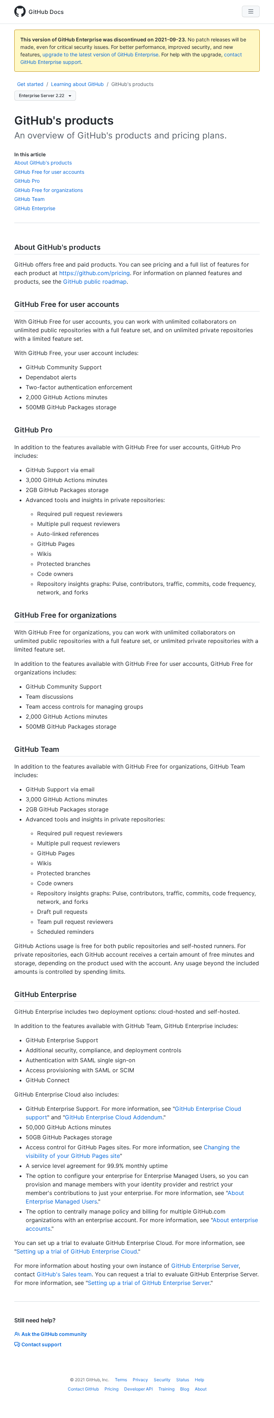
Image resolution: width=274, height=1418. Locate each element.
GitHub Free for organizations (48, 190)
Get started (30, 84)
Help (199, 1379)
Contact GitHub (83, 1389)
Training (166, 1389)
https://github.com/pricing (94, 273)
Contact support (41, 1344)
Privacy (140, 1379)
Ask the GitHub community (54, 1334)
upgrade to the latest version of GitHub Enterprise (100, 54)
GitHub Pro (27, 181)
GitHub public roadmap (95, 281)
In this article (30, 154)
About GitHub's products (43, 162)
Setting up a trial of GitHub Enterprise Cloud (76, 1251)
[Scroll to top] (258, 1402)
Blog (184, 1389)
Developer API (138, 1389)
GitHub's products (132, 84)
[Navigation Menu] (251, 11)
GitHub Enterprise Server (205, 1265)
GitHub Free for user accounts (49, 172)
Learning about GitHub (77, 84)
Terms (121, 1379)
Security (162, 1379)
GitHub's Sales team (64, 1274)
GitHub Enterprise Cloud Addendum (113, 1117)
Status (182, 1379)
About (201, 1389)
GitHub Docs (46, 11)
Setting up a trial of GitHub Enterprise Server (148, 1282)
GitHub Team (29, 199)
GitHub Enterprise (34, 208)
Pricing (111, 1389)
